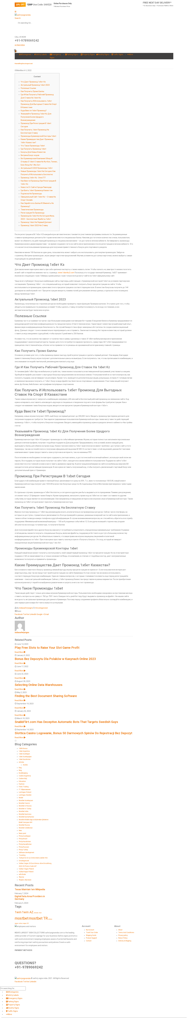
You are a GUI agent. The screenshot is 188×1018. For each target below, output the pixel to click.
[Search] (16, 29)
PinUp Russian (24, 847)
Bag (20, 768)
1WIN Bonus (23, 748)
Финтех (21, 877)
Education (22, 781)
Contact (88, 941)
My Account (90, 930)
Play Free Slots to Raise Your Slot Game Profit (47, 647)
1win (18, 912)
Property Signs (88, 54)
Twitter (26, 614)
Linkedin (33, 982)
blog (20, 770)
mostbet (21, 918)
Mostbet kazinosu (25, 814)
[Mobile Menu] (15, 12)
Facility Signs (103, 54)
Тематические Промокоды (32, 210)
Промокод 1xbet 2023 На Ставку (34, 225)
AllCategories (25, 54)
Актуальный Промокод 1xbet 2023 (35, 85)
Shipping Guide (91, 935)
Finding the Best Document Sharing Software (46, 696)
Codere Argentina (25, 776)
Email (46, 614)
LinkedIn (33, 614)
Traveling (22, 855)
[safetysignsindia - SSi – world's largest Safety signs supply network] (23, 15)
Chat (40, 913)
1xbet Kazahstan (25, 759)
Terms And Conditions (126, 932)
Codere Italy (23, 778)
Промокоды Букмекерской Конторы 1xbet (38, 136)
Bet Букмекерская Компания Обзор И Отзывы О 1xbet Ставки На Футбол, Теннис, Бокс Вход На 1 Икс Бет (39, 161)
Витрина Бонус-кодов (30, 155)
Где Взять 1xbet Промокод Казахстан (37, 190)
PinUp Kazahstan (25, 841)
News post (22, 833)
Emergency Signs (15, 998)
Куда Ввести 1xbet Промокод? (34, 111)
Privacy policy (123, 935)
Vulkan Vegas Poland (26, 869)
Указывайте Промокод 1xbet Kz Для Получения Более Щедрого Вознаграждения (36, 117)
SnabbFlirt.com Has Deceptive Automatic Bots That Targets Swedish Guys (66, 722)
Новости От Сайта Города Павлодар (36, 187)
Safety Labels (41, 54)
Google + (40, 614)
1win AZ (27, 912)
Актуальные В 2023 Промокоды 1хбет (37, 168)
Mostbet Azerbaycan (26, 800)
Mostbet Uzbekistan (26, 828)
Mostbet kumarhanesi (26, 817)
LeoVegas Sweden (25, 795)
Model (21, 798)
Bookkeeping (23, 773)
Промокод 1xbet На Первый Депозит (36, 222)
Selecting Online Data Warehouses (38, 685)
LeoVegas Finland (25, 792)
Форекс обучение (25, 880)
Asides (25, 765)
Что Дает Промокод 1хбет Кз (33, 82)
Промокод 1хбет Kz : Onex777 (33, 178)
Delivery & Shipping (124, 941)
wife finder (22, 874)
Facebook (19, 614)
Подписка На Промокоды (31, 194)
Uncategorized (41, 608)
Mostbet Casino (24, 803)
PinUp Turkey (23, 850)
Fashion (21, 784)
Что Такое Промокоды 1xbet (33, 146)
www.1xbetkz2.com (66, 273)
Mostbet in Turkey (25, 809)
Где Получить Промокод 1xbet (33, 149)
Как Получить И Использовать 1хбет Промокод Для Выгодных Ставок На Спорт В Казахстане (39, 104)
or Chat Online (20, 45)
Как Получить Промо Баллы (32, 91)
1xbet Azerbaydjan (25, 757)
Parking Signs (72, 54)
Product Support (91, 938)
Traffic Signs (118, 54)
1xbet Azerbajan (24, 754)
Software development (26, 852)
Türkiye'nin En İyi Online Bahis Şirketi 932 (33, 858)
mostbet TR (38, 918)
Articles (21, 762)
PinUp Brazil (23, 839)
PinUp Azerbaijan (25, 836)
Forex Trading (24, 787)
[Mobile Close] (1, 985)
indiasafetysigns (26, 608)
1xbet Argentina (24, 751)
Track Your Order (92, 932)
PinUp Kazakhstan (25, 844)
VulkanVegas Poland (26, 872)
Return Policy (122, 938)
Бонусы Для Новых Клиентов (33, 152)
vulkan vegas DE (24, 923)
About (120, 930)
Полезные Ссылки (28, 88)
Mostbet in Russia (25, 806)
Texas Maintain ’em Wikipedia (30, 889)
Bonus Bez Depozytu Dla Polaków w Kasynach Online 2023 (55, 659)
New (20, 830)
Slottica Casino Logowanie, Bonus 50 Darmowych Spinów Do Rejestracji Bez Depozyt (73, 733)
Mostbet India (23, 811)
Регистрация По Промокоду (32, 213)
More (131, 54)
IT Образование (24, 789)
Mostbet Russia (24, 825)
